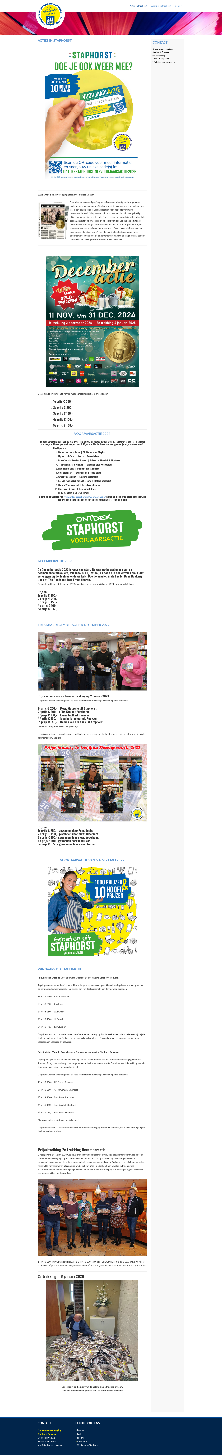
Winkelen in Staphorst (161, 6)
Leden (79, 1434)
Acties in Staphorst (138, 6)
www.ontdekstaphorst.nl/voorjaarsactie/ (85, 497)
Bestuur (80, 1430)
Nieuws (79, 1438)
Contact (178, 6)
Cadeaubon (81, 1441)
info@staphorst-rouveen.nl (163, 62)
